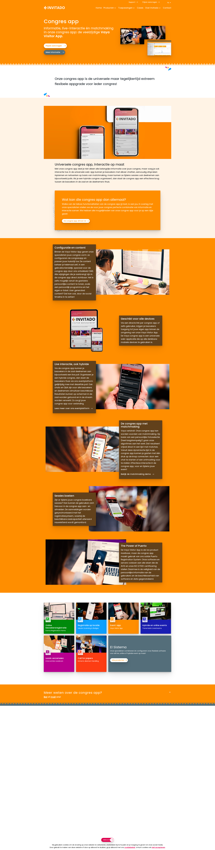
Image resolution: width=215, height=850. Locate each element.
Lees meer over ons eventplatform (72, 408)
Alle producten (118, 660)
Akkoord (106, 840)
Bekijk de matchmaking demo (136, 474)
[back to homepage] (54, 8)
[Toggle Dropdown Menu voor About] (159, 8)
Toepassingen (125, 7)
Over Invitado (151, 7)
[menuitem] (98, 8)
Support (132, 2)
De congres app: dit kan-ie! (75, 221)
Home (99, 7)
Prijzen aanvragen (149, 2)
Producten (108, 7)
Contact (167, 7)
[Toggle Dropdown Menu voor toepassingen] (133, 8)
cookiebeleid (129, 847)
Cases (140, 7)
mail (53, 696)
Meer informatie (53, 52)
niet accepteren (158, 847)
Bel (45, 696)
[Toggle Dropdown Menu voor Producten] (115, 8)
